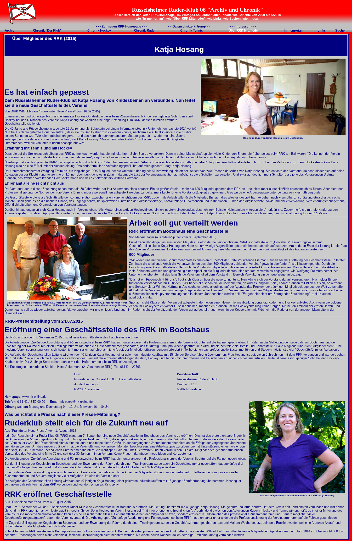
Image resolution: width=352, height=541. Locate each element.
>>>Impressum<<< (243, 26)
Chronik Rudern (146, 30)
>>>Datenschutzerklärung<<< (189, 26)
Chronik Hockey (99, 30)
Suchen (340, 30)
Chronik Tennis (191, 30)
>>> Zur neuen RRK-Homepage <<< (121, 26)
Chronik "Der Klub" (47, 30)
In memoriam (294, 30)
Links (322, 30)
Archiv (9, 30)
